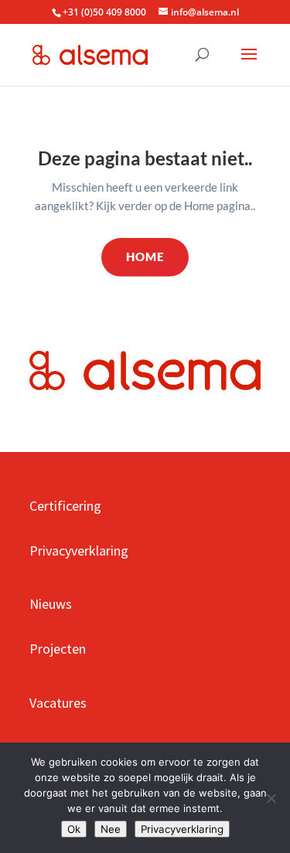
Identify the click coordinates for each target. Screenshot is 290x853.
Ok (73, 829)
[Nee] (270, 798)
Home (145, 256)
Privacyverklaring (182, 829)
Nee (111, 829)
